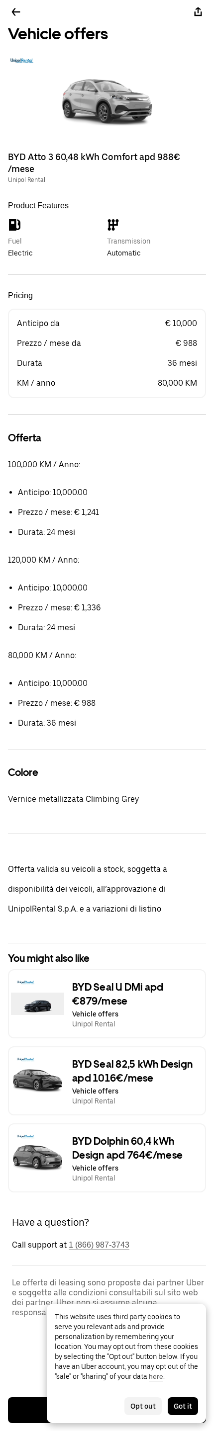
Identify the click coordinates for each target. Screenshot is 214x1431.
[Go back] (16, 12)
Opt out (143, 1406)
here (156, 1376)
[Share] (198, 12)
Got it (183, 1406)
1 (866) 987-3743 (99, 1245)
